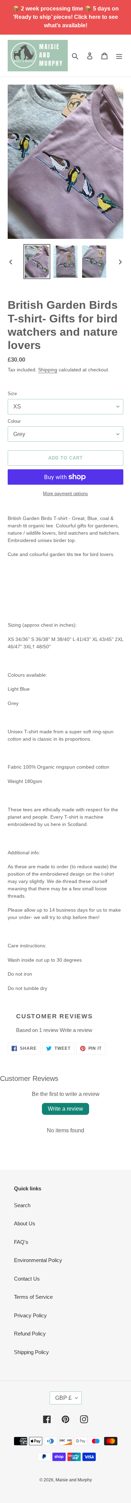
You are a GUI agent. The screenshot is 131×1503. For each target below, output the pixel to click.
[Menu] (119, 55)
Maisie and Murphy (74, 1479)
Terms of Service (33, 1297)
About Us (24, 1223)
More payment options (65, 493)
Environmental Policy (38, 1260)
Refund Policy (30, 1334)
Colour (14, 421)
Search (22, 1205)
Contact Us (27, 1279)
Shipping (47, 369)
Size (12, 393)
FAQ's (21, 1242)
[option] (37, 261)
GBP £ (63, 1398)
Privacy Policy (30, 1315)
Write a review (76, 1030)
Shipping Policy (31, 1352)
